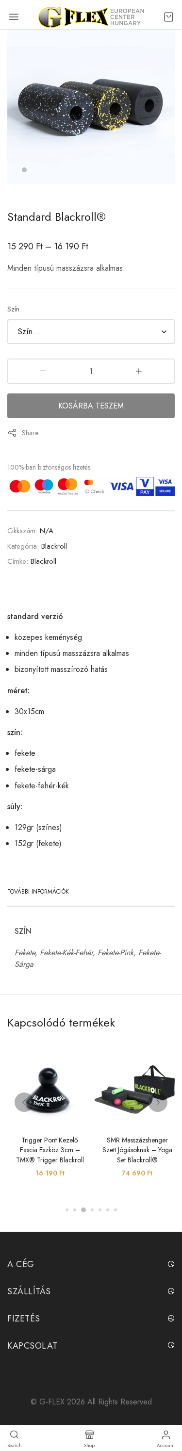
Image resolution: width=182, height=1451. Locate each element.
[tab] (40, 892)
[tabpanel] (91, 107)
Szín (13, 309)
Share (30, 433)
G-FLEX (52, 1401)
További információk (38, 891)
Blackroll (54, 546)
